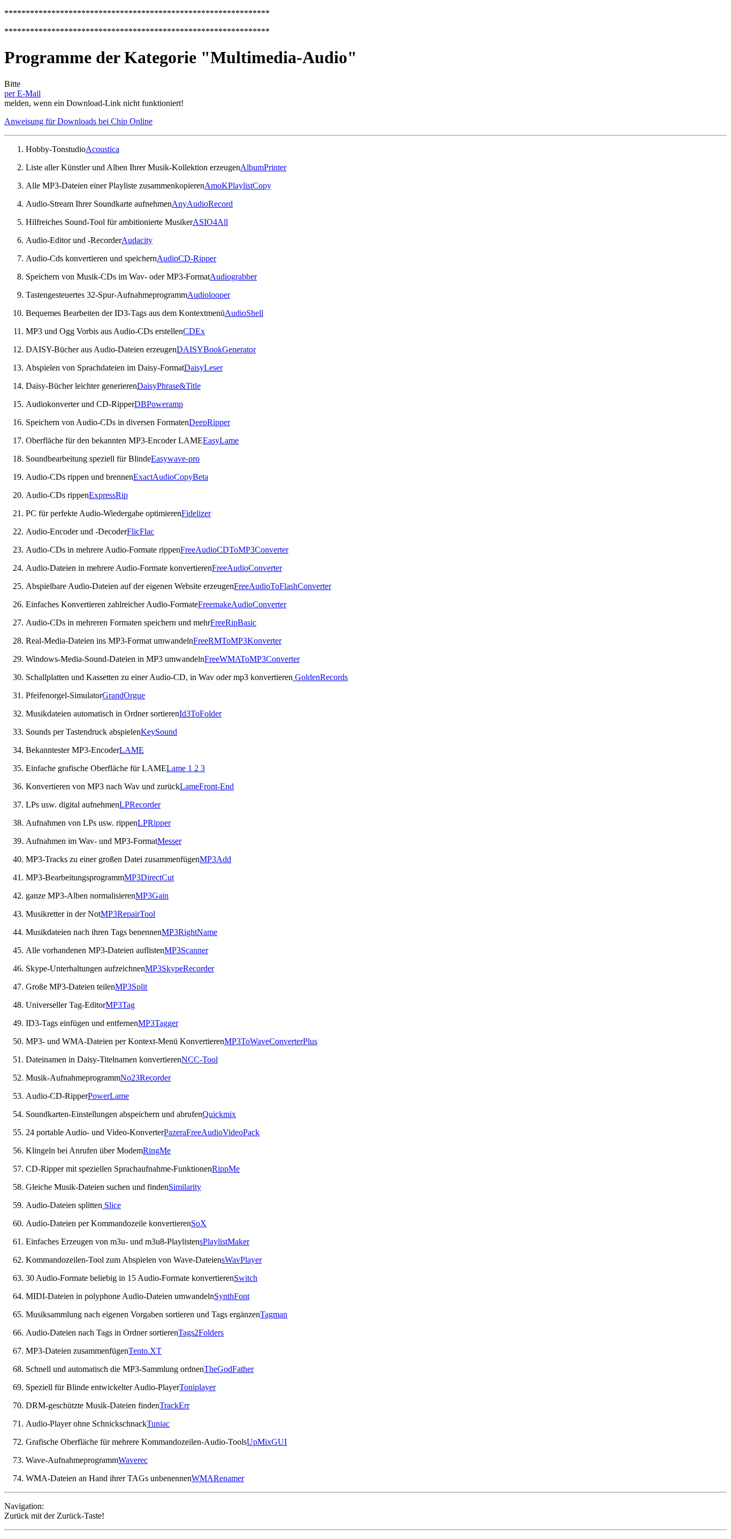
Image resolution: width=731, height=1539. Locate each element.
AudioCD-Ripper (186, 258)
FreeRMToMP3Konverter (237, 640)
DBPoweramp (158, 404)
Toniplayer (197, 1387)
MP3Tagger (158, 1023)
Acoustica (102, 149)
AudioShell (244, 313)
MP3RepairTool (128, 913)
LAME (131, 750)
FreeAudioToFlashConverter (282, 586)
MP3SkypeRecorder (179, 968)
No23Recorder (145, 1077)
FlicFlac (140, 531)
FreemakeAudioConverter (242, 604)
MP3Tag (120, 1004)
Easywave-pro (175, 458)
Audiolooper (208, 294)
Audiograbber (233, 276)
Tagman (273, 1314)
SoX (199, 1223)
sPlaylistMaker (224, 1241)
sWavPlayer (242, 1259)
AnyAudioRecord (202, 203)
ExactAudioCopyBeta (170, 476)
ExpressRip (108, 495)
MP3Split (131, 986)
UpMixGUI (267, 1441)
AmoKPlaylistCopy (237, 185)
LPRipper (154, 822)
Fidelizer (196, 513)
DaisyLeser (203, 367)
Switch (245, 1278)
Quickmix (219, 1114)
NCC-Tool (199, 1059)
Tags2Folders (201, 1332)
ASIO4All (210, 222)
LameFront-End (207, 786)
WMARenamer (218, 1478)
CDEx (194, 331)
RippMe (226, 1168)
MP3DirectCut (149, 877)
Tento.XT (145, 1350)
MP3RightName (189, 932)
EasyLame (221, 440)
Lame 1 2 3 (185, 768)
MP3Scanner (186, 950)
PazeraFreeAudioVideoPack (212, 1132)
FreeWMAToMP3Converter (252, 658)
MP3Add (215, 859)
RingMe (157, 1150)
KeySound (159, 731)
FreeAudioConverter (247, 567)
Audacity (137, 240)
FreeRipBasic (233, 622)
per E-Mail (22, 93)
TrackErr (174, 1405)
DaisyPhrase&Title (169, 385)
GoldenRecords (320, 677)
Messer (169, 841)
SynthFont (231, 1296)
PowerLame (108, 1095)
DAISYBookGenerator (216, 349)
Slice (111, 1205)
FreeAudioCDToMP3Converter (234, 549)
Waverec (133, 1460)
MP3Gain (152, 895)
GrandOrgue (123, 695)
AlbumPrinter (263, 167)
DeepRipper (209, 422)
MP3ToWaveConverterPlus (270, 1041)
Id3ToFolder (200, 713)
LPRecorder (140, 804)
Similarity (185, 1186)
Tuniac (158, 1423)
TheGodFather (229, 1369)
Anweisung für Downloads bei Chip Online (78, 121)
